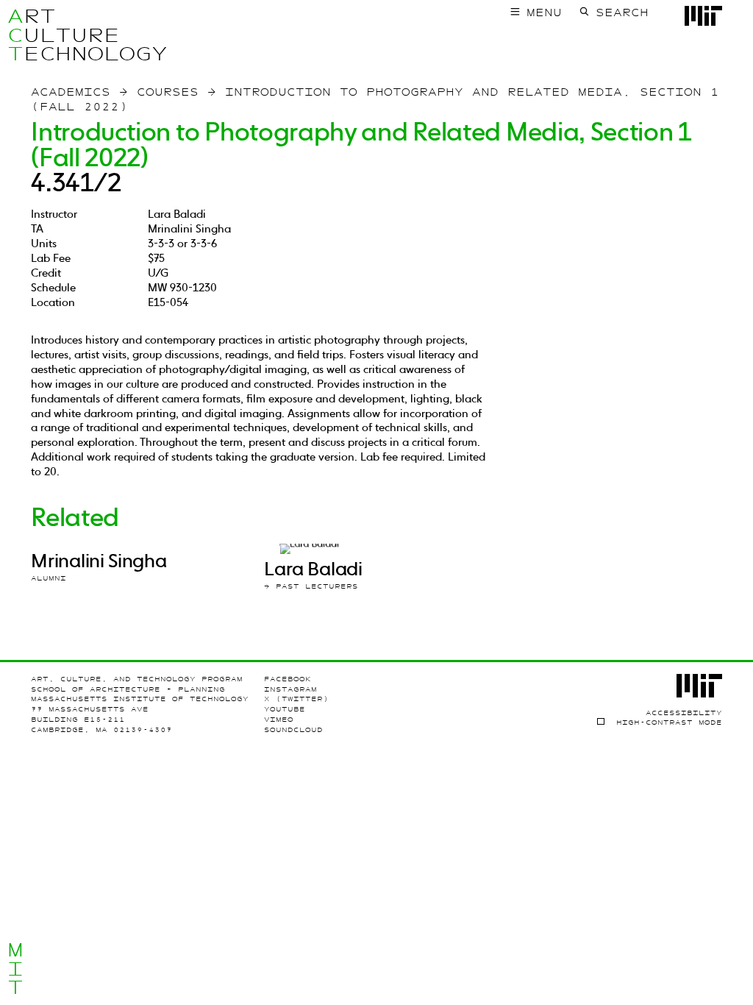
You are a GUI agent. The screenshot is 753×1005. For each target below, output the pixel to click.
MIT (15, 968)
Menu (544, 12)
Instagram (290, 689)
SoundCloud (293, 729)
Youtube (284, 709)
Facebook (287, 679)
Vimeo (278, 719)
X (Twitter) (296, 699)
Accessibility (684, 713)
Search (622, 12)
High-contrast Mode (668, 722)
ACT (15, 35)
